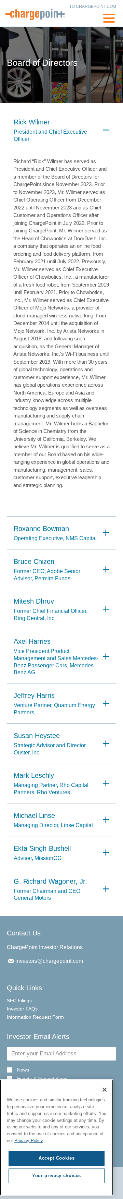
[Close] (104, 1089)
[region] (56, 1137)
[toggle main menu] (109, 19)
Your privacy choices (56, 1175)
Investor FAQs (22, 1009)
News (23, 1070)
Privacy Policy (28, 1140)
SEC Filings (19, 1000)
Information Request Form (35, 1017)
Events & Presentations (42, 1078)
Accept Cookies (56, 1158)
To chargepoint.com (92, 6)
